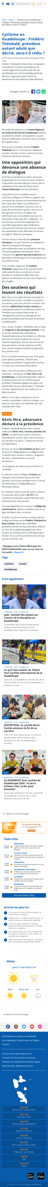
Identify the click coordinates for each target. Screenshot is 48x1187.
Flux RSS (5, 1044)
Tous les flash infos (24, 895)
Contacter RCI (26, 1054)
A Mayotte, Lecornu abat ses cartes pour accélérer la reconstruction (27, 873)
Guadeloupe (10, 569)
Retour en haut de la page (17, 814)
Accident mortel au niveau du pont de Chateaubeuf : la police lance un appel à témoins (29, 857)
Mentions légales (33, 1062)
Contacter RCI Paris (10, 1057)
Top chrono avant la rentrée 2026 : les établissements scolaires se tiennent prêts (28, 888)
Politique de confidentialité (13, 1062)
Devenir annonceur (27, 1057)
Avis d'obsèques (9, 1040)
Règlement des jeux (24, 1066)
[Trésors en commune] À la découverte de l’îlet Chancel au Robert (28, 880)
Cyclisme (8, 563)
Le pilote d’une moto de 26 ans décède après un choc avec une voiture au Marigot (28, 848)
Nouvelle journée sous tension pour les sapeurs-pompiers (29, 865)
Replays (10, 1036)
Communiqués (23, 1040)
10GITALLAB (36, 1184)
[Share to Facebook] (33, 92)
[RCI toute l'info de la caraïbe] (8, 4)
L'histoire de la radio (10, 1054)
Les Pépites (34, 1040)
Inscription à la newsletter (25, 1036)
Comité (22, 563)
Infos (4, 1036)
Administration (8, 1066)
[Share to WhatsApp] (43, 92)
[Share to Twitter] (38, 92)
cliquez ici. (19, 552)
